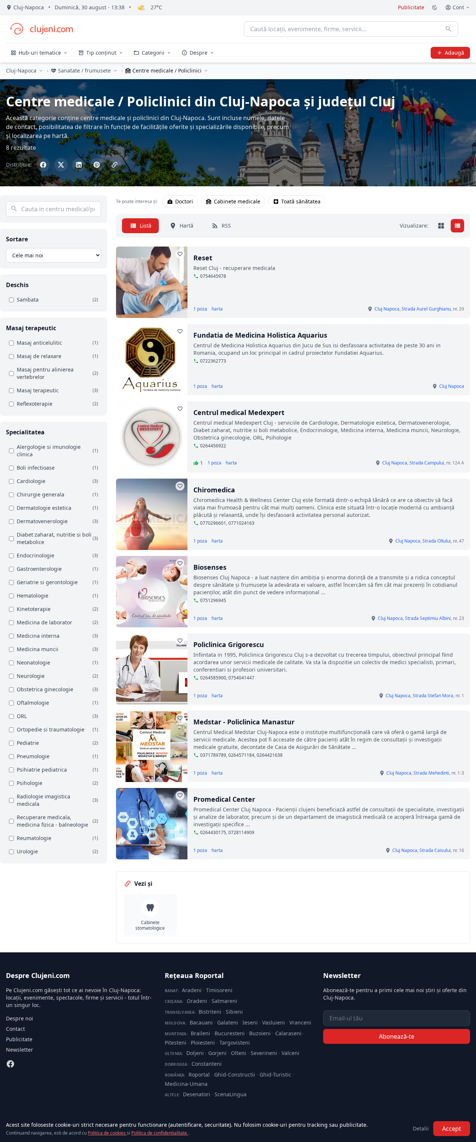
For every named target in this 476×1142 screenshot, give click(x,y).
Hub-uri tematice (40, 52)
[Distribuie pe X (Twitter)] (61, 164)
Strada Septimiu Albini (428, 618)
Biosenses (209, 567)
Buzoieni (260, 1033)
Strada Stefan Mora (433, 695)
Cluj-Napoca (21, 70)
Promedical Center (224, 799)
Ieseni (250, 1022)
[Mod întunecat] (434, 7)
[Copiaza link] (114, 164)
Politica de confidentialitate (159, 1133)
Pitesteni (175, 1042)
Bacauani (201, 1022)
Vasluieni (273, 1022)
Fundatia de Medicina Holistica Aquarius (260, 335)
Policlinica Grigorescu (228, 644)
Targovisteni (234, 1042)
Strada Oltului (436, 541)
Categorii (153, 52)
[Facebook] (10, 1063)
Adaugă (454, 52)
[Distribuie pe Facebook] (43, 164)
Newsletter (19, 1049)
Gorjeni (217, 1052)
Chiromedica (214, 489)
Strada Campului (426, 463)
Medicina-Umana (186, 1083)
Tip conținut (101, 52)
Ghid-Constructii (234, 1074)
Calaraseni (288, 1033)
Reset (202, 257)
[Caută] (448, 29)
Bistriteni (210, 1011)
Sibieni (234, 1011)
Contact (15, 1028)
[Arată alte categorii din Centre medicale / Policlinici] (206, 71)
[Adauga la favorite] (180, 254)
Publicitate (411, 7)
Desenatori (196, 1094)
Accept (451, 1129)
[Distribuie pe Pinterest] (96, 164)
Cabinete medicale (237, 201)
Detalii (421, 1128)
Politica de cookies (107, 1133)
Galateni (227, 1022)
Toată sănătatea (301, 201)
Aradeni (192, 990)
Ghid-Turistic (275, 1074)
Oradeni (197, 1000)
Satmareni (224, 1000)
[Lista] (457, 225)
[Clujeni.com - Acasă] (41, 29)
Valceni (290, 1052)
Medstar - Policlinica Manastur (244, 721)
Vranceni (300, 1022)
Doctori (184, 201)
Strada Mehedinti (431, 773)
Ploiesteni (203, 1042)
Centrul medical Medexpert (238, 412)
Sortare (17, 239)
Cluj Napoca (386, 309)
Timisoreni (219, 990)
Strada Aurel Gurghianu (426, 309)
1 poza (200, 309)
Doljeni (195, 1052)
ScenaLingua (231, 1094)
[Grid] (441, 225)
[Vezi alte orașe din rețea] (41, 71)
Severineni (264, 1052)
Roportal (199, 1074)
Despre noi (19, 1018)
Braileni (200, 1033)
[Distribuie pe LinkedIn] (79, 164)
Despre (199, 52)
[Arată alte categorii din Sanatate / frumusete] (115, 71)
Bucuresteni (230, 1033)
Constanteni (207, 1063)
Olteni (238, 1052)
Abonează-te (396, 1036)
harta (217, 309)
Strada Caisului (435, 850)
